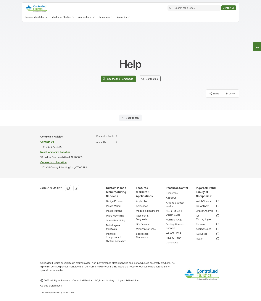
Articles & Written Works (175, 204)
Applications (142, 201)
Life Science (143, 224)
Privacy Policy (174, 237)
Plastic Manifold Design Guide (174, 213)
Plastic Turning (114, 210)
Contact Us (172, 242)
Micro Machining (115, 215)
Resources (172, 192)
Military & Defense (146, 228)
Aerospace (142, 205)
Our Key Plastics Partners (175, 226)
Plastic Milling (113, 205)
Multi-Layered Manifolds (113, 227)
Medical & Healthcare (147, 210)
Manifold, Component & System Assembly (116, 237)
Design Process (114, 201)
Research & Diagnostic (142, 217)
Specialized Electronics (142, 235)
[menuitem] (36, 17)
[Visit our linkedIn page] (68, 188)
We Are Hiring (173, 232)
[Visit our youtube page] (76, 188)
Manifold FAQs (174, 219)
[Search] (170, 8)
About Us (171, 197)
